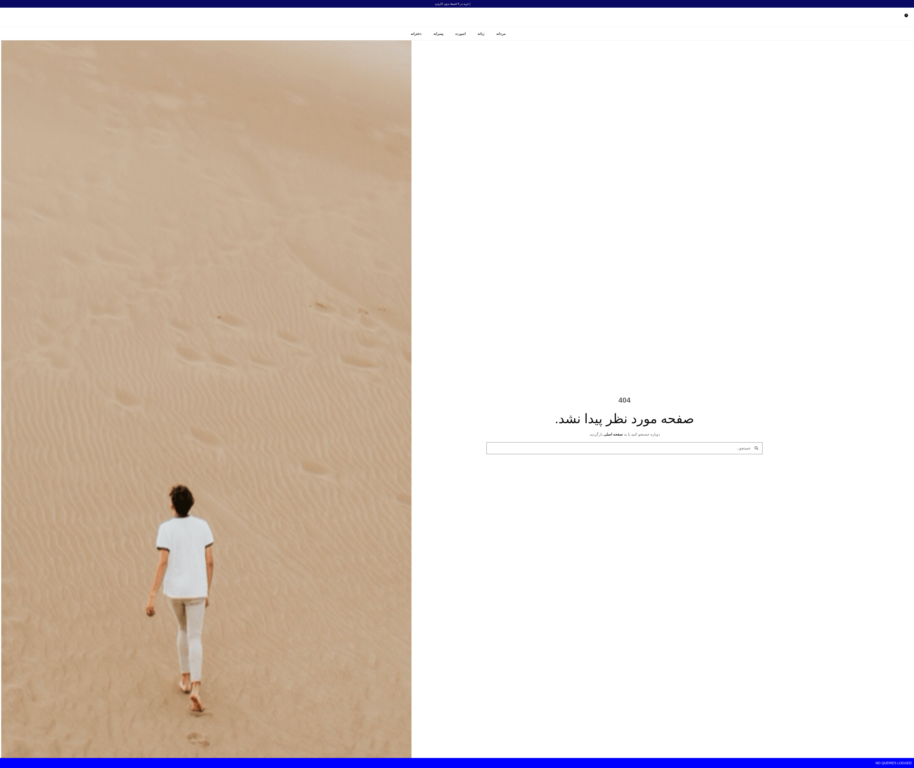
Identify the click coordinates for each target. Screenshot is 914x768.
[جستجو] (5, 17)
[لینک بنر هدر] (457, 4)
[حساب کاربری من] (898, 17)
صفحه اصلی (613, 434)
